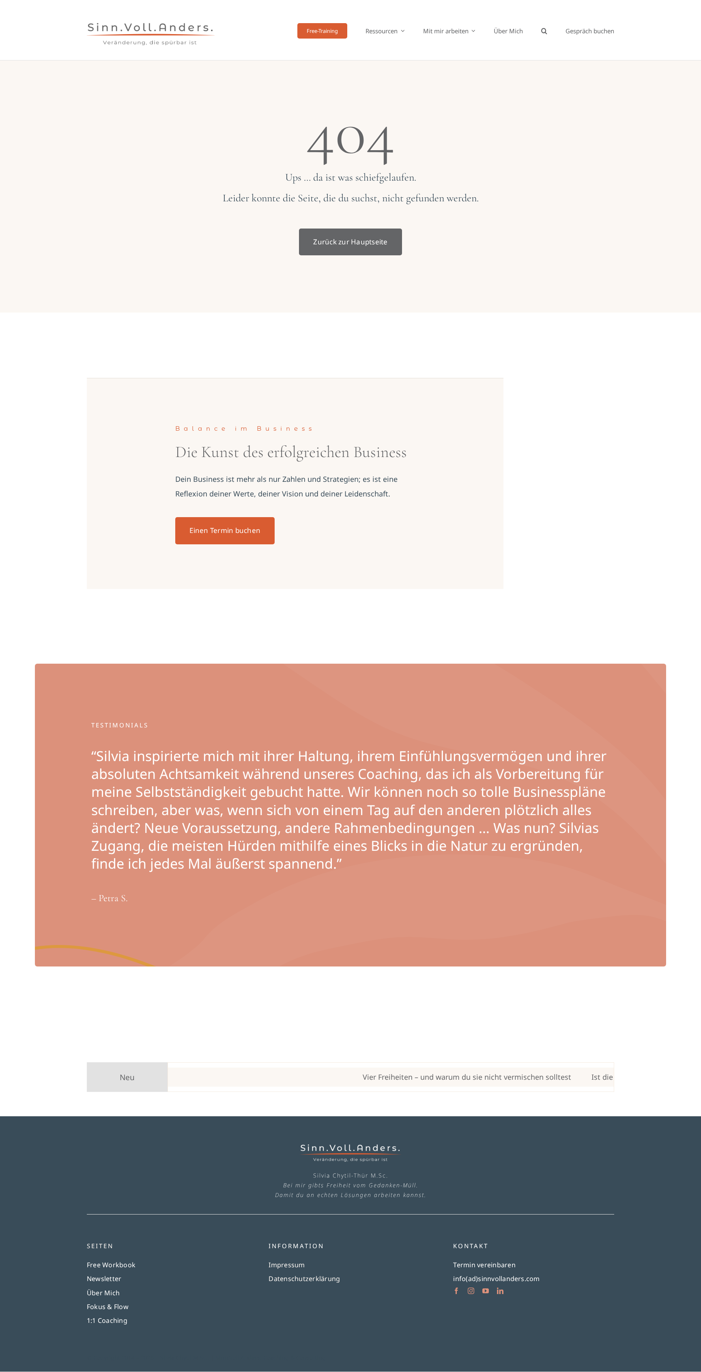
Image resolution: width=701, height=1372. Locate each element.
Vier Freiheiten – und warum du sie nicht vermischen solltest (436, 1077)
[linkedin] (500, 1291)
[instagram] (471, 1291)
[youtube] (485, 1291)
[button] (544, 30)
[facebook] (456, 1291)
